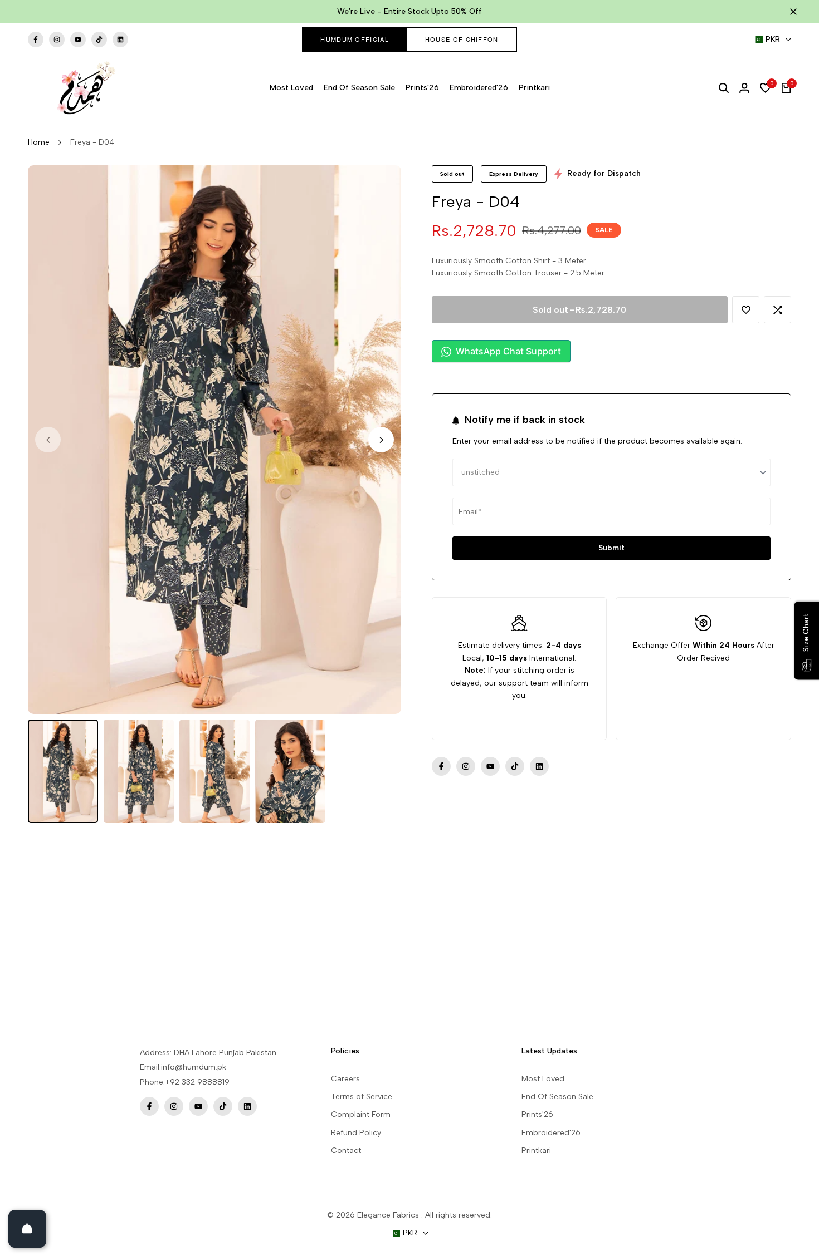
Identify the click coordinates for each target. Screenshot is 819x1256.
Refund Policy (356, 1132)
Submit (611, 548)
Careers (345, 1078)
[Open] (27, 1229)
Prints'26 (537, 1114)
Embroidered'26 (551, 1132)
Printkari (536, 1150)
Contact (346, 1150)
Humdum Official (354, 39)
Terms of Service (361, 1096)
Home (39, 142)
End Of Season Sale (557, 1096)
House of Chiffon (462, 39)
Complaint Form (361, 1114)
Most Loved (542, 1078)
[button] (745, 310)
